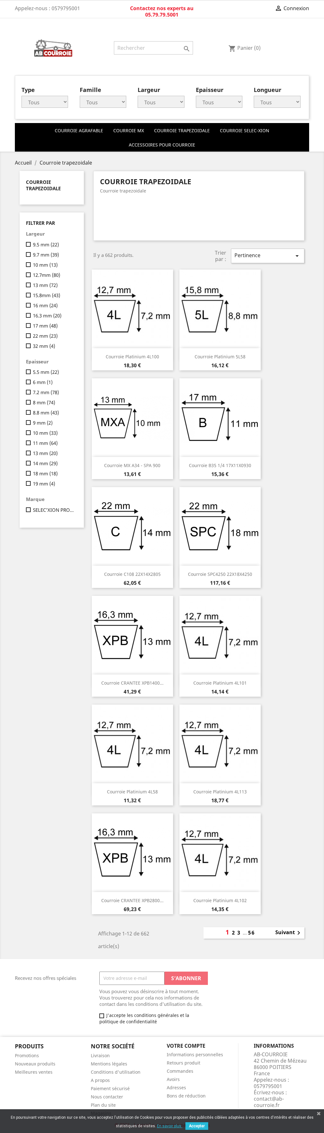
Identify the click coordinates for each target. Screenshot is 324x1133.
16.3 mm (47, 315)
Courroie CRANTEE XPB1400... (132, 683)
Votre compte (186, 1045)
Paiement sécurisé (110, 1088)
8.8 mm (46, 412)
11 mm (45, 443)
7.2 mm (46, 392)
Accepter (197, 1126)
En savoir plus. (169, 1126)
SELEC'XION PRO (54, 510)
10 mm (45, 265)
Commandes (180, 1071)
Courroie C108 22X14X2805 (132, 574)
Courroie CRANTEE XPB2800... (132, 900)
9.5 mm (46, 244)
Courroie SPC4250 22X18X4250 (220, 574)
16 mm (45, 305)
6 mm (43, 382)
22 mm (45, 336)
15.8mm (46, 295)
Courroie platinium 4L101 (220, 683)
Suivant (288, 933)
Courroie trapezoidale (43, 185)
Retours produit (183, 1063)
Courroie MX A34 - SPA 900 (132, 465)
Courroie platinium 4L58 (132, 792)
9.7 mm (46, 254)
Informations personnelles (195, 1055)
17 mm (45, 325)
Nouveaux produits (35, 1064)
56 (251, 932)
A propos (100, 1080)
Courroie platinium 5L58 (220, 357)
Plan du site (103, 1105)
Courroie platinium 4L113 (220, 792)
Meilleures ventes (34, 1072)
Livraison (100, 1055)
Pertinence (267, 256)
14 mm (45, 463)
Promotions (27, 1055)
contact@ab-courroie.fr (269, 1102)
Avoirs (173, 1079)
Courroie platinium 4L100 (132, 357)
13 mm (45, 285)
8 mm (44, 402)
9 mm (43, 423)
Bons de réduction (186, 1096)
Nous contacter (107, 1097)
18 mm (45, 473)
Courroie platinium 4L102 (220, 900)
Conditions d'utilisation (115, 1072)
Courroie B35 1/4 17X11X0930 (220, 465)
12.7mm (46, 275)
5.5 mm (46, 372)
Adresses (176, 1087)
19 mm (44, 483)
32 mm (44, 346)
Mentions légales (109, 1064)
